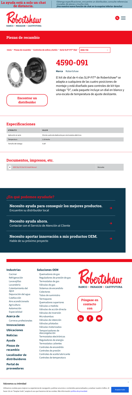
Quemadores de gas (49, 274)
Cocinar (13, 274)
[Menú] (122, 18)
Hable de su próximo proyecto (53, 238)
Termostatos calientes (50, 343)
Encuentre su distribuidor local (56, 208)
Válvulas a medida (48, 306)
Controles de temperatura (52, 357)
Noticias (12, 335)
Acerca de (12, 316)
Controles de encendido (51, 347)
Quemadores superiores (51, 302)
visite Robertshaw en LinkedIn (80, 318)
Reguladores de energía (51, 340)
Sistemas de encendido (51, 288)
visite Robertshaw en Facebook (90, 318)
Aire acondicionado (19, 301)
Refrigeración (16, 278)
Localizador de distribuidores (16, 357)
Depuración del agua (19, 294)
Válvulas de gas (47, 285)
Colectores (44, 292)
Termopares (45, 299)
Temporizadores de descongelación (49, 332)
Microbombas (46, 316)
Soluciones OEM (47, 270)
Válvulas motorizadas (50, 327)
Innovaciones (15, 325)
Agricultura (14, 305)
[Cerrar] (129, 382)
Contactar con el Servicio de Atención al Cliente (40, 223)
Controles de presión (49, 350)
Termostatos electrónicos (52, 336)
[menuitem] (117, 18)
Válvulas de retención (50, 320)
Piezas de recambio (12, 347)
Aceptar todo (120, 389)
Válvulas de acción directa (52, 309)
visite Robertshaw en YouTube (99, 318)
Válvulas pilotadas (48, 323)
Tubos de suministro (49, 295)
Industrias (13, 270)
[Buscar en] (117, 18)
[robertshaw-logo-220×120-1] (24, 19)
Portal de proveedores (15, 366)
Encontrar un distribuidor (27, 100)
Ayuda (10, 340)
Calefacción (15, 298)
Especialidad (15, 312)
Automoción (15, 308)
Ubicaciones (14, 330)
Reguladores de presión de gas (55, 278)
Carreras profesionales (20, 320)
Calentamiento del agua (18, 290)
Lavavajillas (15, 281)
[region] (66, 387)
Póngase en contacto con (89, 304)
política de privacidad (79, 391)
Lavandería (14, 285)
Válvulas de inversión (50, 313)
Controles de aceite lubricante (54, 354)
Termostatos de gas (49, 281)
